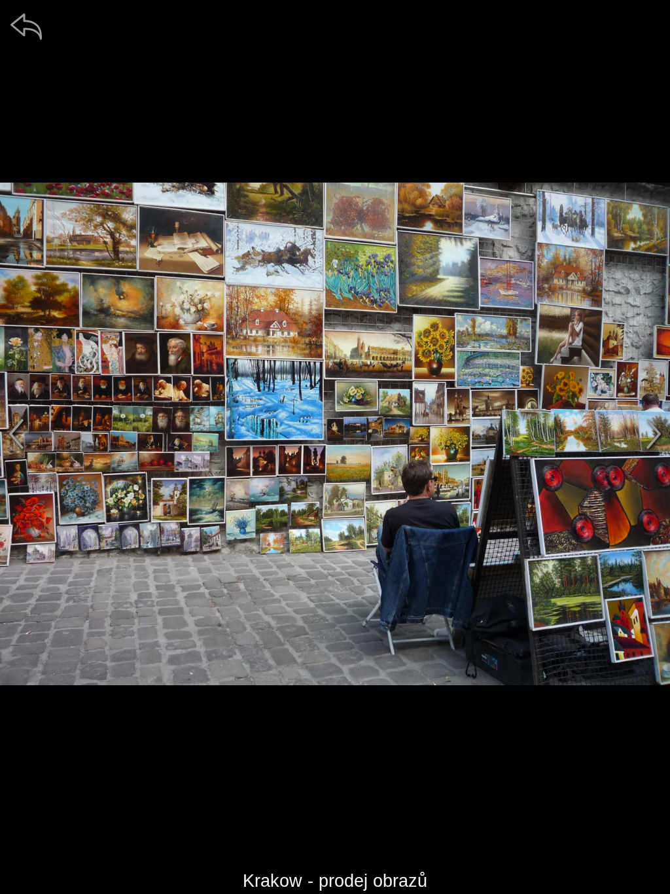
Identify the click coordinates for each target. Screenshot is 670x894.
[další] (653, 434)
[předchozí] (16, 434)
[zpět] (26, 26)
